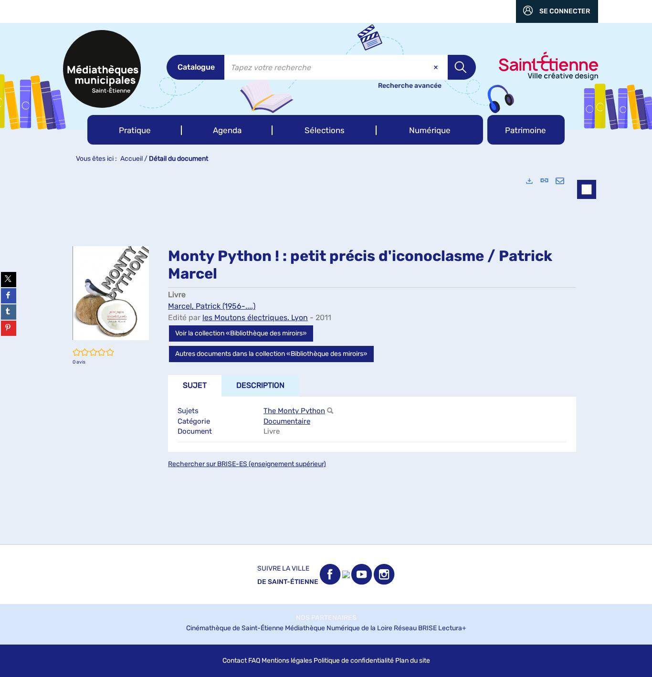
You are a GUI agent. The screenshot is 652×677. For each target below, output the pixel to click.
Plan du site (412, 660)
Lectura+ (452, 628)
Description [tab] (260, 385)
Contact (234, 660)
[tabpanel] (326, 356)
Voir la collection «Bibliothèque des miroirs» (241, 333)
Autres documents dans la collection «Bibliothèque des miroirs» (271, 354)
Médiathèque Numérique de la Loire (338, 628)
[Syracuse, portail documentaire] (102, 69)
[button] (134, 130)
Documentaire (286, 421)
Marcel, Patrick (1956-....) (211, 306)
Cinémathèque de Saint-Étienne (235, 628)
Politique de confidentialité (354, 660)
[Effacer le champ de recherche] (436, 67)
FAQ (254, 660)
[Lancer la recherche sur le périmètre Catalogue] (462, 67)
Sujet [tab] (195, 385)
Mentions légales (287, 660)
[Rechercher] (330, 411)
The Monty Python (294, 410)
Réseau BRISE (415, 628)
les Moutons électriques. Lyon (255, 317)
